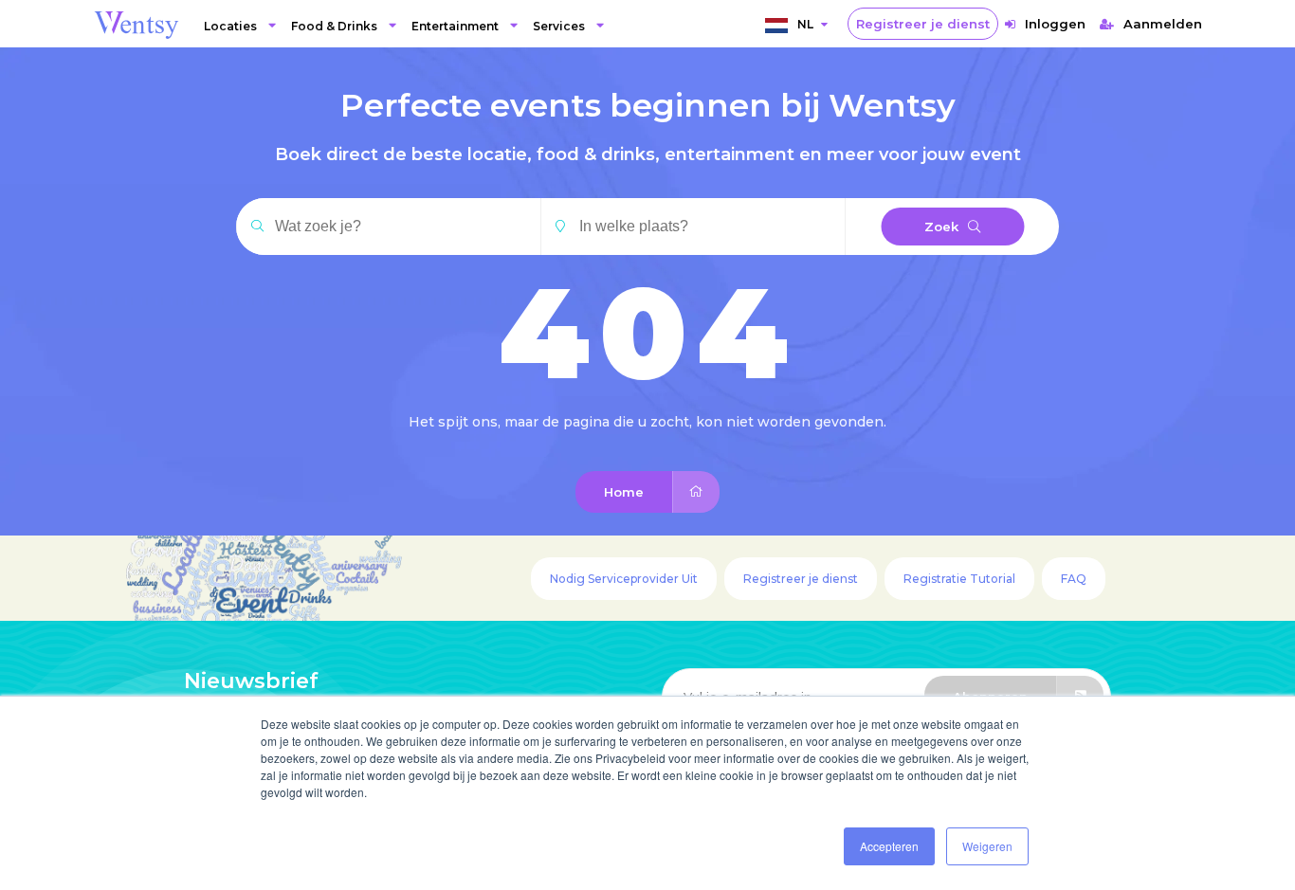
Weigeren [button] (987, 846)
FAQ (1073, 579)
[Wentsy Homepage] (136, 23)
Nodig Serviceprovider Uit (624, 579)
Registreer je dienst (922, 23)
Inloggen (1055, 23)
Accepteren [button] (889, 846)
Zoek (941, 226)
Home (624, 491)
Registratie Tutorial (959, 579)
